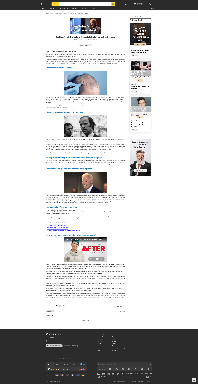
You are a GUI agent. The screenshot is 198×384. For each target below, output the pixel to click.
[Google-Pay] (127, 374)
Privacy (139, 381)
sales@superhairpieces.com (56, 341)
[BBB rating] (82, 364)
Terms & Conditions (147, 381)
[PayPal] (122, 374)
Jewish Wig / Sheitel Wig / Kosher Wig (122, 348)
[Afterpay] (117, 374)
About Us (100, 339)
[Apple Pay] (131, 374)
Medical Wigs (115, 346)
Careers (100, 346)
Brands (99, 343)
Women (114, 339)
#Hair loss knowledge (52, 306)
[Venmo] (146, 374)
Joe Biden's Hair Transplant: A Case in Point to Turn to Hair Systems (71, 13)
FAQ (99, 350)
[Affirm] (141, 374)
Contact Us (101, 337)
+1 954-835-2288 (53, 338)
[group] (66, 369)
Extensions (114, 341)
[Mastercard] (103, 374)
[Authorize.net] (74, 364)
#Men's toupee (64, 306)
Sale (93, 8)
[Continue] (150, 364)
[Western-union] (113, 374)
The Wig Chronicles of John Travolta (57, 227)
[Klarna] (150, 374)
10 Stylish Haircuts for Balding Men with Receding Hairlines (63, 230)
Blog (52, 13)
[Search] (113, 4)
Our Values (100, 341)
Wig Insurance (132, 381)
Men (113, 337)
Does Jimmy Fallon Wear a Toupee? (57, 229)
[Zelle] (136, 374)
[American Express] (108, 374)
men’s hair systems (79, 266)
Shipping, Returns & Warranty (119, 381)
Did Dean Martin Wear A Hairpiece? (57, 225)
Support (84, 8)
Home (47, 13)
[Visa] (98, 374)
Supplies (114, 343)
